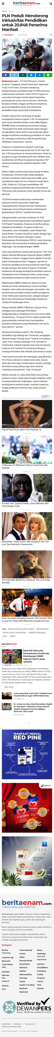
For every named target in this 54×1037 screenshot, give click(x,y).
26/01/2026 (22, 35)
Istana (22, 954)
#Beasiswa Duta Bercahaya (21, 629)
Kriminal (23, 967)
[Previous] (25, 723)
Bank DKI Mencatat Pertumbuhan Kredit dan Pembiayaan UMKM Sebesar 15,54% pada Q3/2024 (36, 656)
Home (4, 11)
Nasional (23, 992)
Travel (40, 981)
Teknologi (6, 953)
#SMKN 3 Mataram (37, 633)
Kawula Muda (25, 960)
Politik (40, 974)
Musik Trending (26, 985)
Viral (39, 985)
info (4, 989)
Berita (5, 950)
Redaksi (17, 1024)
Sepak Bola (41, 959)
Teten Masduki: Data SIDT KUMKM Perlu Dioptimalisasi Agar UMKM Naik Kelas (33, 694)
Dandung (9, 35)
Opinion (41, 964)
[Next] (29, 723)
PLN (5, 636)
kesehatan (24, 964)
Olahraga (41, 954)
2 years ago (18, 665)
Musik (22, 981)
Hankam (6, 972)
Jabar (22, 957)
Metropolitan (25, 974)
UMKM (12, 636)
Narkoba (23, 988)
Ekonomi (8, 651)
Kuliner (22, 971)
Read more (9, 687)
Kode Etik (6, 1024)
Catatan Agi (7, 957)
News (11, 11)
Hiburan (5, 975)
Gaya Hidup (7, 964)
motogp (23, 978)
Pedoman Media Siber (12, 1027)
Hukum (5, 986)
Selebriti (5, 981)
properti (41, 978)
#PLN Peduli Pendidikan (14, 633)
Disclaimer (30, 1024)
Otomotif (41, 956)
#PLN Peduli (42, 629)
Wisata (40, 988)
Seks (4, 967)
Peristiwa (41, 971)
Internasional (25, 950)
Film (3, 978)
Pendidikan (42, 967)
